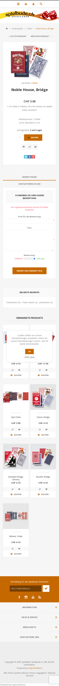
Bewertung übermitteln (29, 271)
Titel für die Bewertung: (29, 216)
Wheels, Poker (16, 536)
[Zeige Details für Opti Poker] (16, 397)
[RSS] (40, 597)
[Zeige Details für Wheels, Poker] (16, 516)
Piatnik (34, 83)
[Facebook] (19, 597)
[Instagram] (26, 597)
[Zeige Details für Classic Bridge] (43, 397)
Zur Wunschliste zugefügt (23, 146)
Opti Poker (16, 417)
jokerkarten (44, 302)
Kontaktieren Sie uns (30, 184)
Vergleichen (29, 146)
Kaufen (34, 137)
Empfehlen (35, 146)
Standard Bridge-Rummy (16, 478)
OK (29, 351)
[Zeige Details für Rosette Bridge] (43, 456)
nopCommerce (35, 668)
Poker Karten (28, 302)
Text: (29, 227)
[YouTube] (33, 597)
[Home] (6, 28)
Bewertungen (29, 177)
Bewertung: (29, 255)
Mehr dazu (30, 357)
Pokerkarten (12, 302)
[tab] (29, 177)
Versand (29, 675)
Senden (46, 588)
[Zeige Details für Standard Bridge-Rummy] (16, 456)
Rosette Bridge (43, 476)
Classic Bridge (43, 417)
